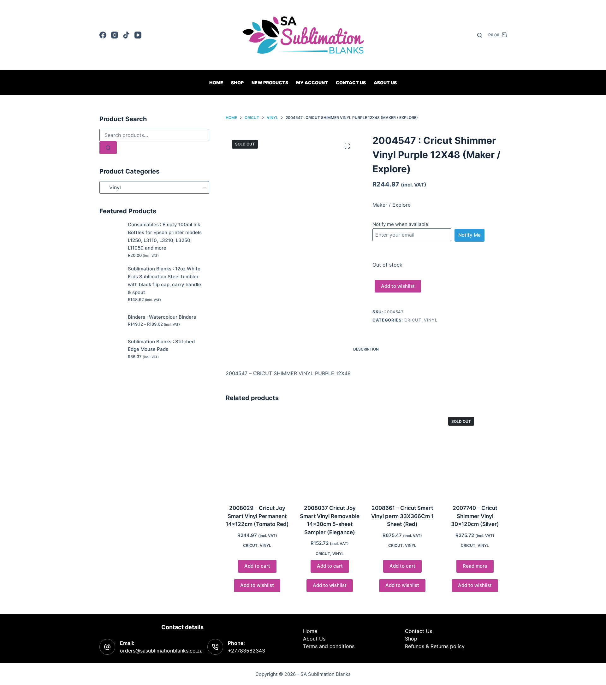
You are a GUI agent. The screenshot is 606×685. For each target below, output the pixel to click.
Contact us (351, 82)
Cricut (412, 319)
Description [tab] (366, 349)
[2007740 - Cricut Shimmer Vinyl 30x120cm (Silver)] (475, 454)
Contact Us (418, 631)
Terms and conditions (328, 646)
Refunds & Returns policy (435, 646)
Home (216, 82)
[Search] (479, 35)
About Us (385, 82)
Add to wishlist (398, 286)
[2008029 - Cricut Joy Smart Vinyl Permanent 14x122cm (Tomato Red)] (257, 454)
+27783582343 (246, 650)
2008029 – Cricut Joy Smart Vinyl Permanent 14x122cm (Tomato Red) (257, 516)
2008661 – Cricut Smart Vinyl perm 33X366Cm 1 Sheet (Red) (402, 516)
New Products (270, 82)
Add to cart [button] (257, 566)
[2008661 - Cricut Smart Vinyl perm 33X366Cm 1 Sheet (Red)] (402, 454)
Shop (237, 82)
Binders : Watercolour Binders (162, 317)
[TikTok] (126, 35)
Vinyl (430, 319)
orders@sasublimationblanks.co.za (161, 650)
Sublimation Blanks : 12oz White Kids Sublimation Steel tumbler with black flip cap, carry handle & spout (164, 280)
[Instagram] (114, 35)
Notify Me (469, 235)
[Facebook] (102, 35)
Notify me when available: (401, 224)
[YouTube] (137, 35)
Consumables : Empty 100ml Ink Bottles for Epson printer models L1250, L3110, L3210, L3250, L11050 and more (165, 236)
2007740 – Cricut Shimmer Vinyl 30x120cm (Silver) (475, 516)
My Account (312, 82)
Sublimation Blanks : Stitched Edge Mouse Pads (161, 345)
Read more (475, 566)
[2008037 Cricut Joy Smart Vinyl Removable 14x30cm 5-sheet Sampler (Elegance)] (329, 454)
